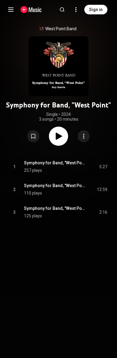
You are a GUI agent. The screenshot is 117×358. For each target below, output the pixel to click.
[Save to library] (33, 136)
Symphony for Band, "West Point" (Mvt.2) (55, 185)
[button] (33, 136)
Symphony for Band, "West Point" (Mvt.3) (55, 208)
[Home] (31, 9)
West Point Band (60, 28)
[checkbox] (103, 166)
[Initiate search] (62, 9)
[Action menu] (84, 136)
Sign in (96, 9)
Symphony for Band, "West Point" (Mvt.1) (55, 162)
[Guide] (10, 9)
